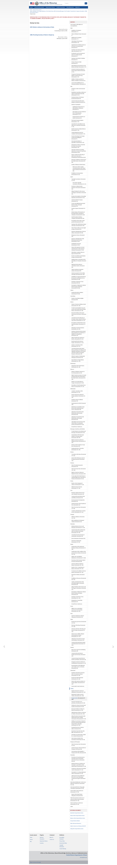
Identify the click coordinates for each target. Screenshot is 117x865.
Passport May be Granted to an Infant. (79, 117)
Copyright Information (61, 846)
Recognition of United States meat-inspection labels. (78, 324)
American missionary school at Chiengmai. (77, 616)
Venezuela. (72, 755)
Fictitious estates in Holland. (77, 400)
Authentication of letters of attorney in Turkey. (78, 713)
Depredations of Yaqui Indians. (77, 360)
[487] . (42, 27)
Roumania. (72, 524)
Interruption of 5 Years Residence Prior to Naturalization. (79, 113)
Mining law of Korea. (78, 236)
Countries (42, 843)
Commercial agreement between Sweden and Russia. (78, 659)
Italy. (71, 86)
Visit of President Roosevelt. (77, 466)
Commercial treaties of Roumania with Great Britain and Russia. (78, 531)
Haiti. (71, 28)
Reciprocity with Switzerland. (77, 678)
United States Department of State (76, 855)
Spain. (71, 619)
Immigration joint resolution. (77, 293)
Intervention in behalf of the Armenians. (78, 739)
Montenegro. (73, 363)
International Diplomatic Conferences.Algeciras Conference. (78, 783)
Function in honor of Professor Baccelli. (77, 98)
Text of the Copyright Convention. (79, 183)
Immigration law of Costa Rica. (77, 449)
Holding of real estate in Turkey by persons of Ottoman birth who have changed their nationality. (78, 723)
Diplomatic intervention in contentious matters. (78, 266)
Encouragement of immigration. (78, 501)
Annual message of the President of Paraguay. (78, 748)
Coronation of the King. (78, 455)
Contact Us (52, 839)
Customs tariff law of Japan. (77, 200)
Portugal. (72, 514)
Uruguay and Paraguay (75, 741)
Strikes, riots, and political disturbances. (78, 557)
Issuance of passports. (75, 104)
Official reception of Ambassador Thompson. (78, 357)
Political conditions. (77, 517)
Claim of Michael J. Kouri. (78, 34)
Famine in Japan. (78, 209)
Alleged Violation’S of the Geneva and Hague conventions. (78, 192)
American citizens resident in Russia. (77, 564)
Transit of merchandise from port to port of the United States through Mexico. (78, 309)
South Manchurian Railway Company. (77, 218)
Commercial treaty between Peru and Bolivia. (78, 497)
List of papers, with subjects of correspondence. (76, 25)
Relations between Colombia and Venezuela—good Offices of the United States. (78, 765)
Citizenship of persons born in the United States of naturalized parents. (78, 423)
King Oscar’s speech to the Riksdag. (78, 650)
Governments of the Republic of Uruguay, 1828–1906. (78, 752)
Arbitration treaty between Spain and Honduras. (78, 639)
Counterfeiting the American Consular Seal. (78, 133)
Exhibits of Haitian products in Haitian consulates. (78, 80)
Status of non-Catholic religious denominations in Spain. (77, 635)
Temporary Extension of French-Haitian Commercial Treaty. (78, 75)
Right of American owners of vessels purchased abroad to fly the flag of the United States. (78, 377)
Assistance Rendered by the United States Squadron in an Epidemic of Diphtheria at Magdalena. (78, 333)
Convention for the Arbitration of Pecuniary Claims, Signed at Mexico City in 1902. (78, 319)
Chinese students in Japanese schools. (77, 270)
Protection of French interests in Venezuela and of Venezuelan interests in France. (78, 759)
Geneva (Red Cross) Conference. (77, 686)
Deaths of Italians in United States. (78, 164)
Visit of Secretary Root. (78, 469)
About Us (51, 837)
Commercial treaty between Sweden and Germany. (78, 655)
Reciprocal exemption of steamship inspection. (78, 197)
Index (71, 806)
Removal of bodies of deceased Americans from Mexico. (78, 314)
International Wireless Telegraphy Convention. (77, 788)
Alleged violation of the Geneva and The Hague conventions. (78, 588)
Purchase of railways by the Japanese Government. (78, 188)
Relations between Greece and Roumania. (78, 527)
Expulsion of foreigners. (76, 31)
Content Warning (62, 848)
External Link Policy (63, 843)
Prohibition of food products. (77, 174)
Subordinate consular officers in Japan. (77, 253)
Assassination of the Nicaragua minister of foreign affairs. (77, 436)
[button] (39, 7)
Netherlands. (73, 388)
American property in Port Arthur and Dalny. (78, 274)
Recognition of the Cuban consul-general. (78, 221)
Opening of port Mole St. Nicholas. (78, 59)
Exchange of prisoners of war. (77, 282)
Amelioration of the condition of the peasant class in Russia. (78, 553)
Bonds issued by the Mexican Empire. (77, 342)
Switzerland (72, 670)
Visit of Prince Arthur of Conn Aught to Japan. (78, 228)
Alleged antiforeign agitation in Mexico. (77, 338)
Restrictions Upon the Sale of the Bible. (78, 732)
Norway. (72, 452)
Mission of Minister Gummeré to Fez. (78, 372)
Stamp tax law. (78, 699)
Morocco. (72, 369)
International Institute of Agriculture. (77, 142)
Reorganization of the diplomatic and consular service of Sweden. (78, 667)
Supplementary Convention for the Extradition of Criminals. (78, 261)
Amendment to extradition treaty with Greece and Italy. (78, 125)
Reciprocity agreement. (78, 622)
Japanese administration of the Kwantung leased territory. (77, 240)
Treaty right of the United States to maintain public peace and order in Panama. (78, 477)
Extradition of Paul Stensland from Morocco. (78, 386)
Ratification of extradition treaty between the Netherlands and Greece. (77, 408)
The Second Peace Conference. (76, 803)
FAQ (31, 841)
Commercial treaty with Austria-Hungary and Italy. (78, 101)
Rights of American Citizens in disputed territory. (78, 473)
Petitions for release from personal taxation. (78, 706)
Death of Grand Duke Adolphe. (77, 299)
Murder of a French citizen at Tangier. (77, 382)
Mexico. (72, 302)
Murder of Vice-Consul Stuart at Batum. (77, 568)
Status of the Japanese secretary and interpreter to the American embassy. (77, 249)
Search (31, 839)
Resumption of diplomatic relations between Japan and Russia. (78, 286)
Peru (71, 490)
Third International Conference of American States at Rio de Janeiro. (77, 799)
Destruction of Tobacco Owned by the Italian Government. (78, 146)
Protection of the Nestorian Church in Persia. (78, 561)
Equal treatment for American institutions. (78, 691)
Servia (71, 606)
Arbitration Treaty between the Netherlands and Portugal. (77, 418)
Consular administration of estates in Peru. (78, 511)
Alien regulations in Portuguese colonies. (77, 521)
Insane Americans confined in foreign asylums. (78, 396)
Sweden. (72, 647)
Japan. (71, 176)
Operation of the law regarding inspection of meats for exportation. (78, 151)
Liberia (71, 290)
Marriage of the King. (78, 626)
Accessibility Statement (61, 838)
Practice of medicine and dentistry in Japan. (78, 256)
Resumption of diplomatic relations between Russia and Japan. (78, 593)
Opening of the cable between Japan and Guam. (78, 225)
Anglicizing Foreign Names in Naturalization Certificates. (78, 108)
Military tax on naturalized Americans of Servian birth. (76, 610)
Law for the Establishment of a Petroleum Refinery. (78, 83)
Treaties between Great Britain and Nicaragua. (78, 432)
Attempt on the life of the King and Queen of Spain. (78, 630)
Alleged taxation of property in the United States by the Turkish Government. (78, 717)
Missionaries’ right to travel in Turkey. (77, 695)
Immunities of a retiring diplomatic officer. (78, 773)
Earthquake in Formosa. (76, 244)
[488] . (42, 35)
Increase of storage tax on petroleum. (78, 702)
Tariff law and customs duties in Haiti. (78, 50)
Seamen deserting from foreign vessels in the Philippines (77, 137)
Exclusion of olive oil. (78, 89)
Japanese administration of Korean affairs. (78, 232)
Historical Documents (42, 838)
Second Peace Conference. (76, 426)
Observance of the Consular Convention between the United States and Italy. (79, 168)
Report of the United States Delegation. (77, 795)
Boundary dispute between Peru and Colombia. (77, 493)
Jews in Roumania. (78, 538)
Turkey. (72, 688)
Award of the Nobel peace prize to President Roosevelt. (78, 459)
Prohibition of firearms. (78, 579)
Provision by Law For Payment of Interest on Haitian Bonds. (78, 55)
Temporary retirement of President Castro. (78, 769)
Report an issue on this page (35, 862)
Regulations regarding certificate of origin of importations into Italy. (78, 94)
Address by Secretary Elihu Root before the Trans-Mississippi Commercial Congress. (78, 777)
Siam (71, 613)
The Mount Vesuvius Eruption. (77, 121)
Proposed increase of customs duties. (77, 728)
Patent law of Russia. (77, 575)
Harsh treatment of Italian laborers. (78, 129)
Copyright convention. (78, 180)
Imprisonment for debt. (78, 404)
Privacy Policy (62, 841)
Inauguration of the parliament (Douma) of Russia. (78, 548)
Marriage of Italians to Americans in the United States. (78, 161)
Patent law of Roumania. (76, 541)
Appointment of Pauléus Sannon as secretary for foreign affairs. (78, 46)
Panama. (72, 462)
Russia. (71, 544)
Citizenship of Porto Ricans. (76, 42)
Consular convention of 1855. (77, 392)
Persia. (71, 481)
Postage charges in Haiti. (76, 62)
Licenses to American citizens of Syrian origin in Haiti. (78, 70)
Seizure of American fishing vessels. (78, 305)
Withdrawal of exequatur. (76, 38)
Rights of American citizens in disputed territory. (78, 441)
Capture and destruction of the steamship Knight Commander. (77, 583)
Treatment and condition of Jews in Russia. (78, 571)
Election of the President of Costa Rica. (78, 445)
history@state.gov (83, 857)
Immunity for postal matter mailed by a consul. (78, 735)
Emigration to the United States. (77, 366)
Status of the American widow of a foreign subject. (78, 683)
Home (31, 837)
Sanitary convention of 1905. (77, 345)
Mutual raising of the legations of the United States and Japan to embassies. (78, 213)
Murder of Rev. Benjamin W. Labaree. (77, 484)
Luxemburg (72, 296)
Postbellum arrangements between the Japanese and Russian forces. (78, 278)
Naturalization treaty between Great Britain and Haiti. (78, 66)
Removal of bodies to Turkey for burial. (77, 709)
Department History (43, 841)
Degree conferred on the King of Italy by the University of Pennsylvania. (78, 156)
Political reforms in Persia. (76, 487)
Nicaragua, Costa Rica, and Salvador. (77, 429)
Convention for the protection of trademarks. (77, 535)
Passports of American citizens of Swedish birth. (78, 662)
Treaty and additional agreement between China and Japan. (78, 205)
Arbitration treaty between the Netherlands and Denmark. (77, 413)
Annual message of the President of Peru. (78, 504)
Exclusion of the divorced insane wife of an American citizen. (78, 674)
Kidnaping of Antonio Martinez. (77, 328)
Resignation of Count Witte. (76, 601)
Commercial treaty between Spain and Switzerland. (78, 644)
